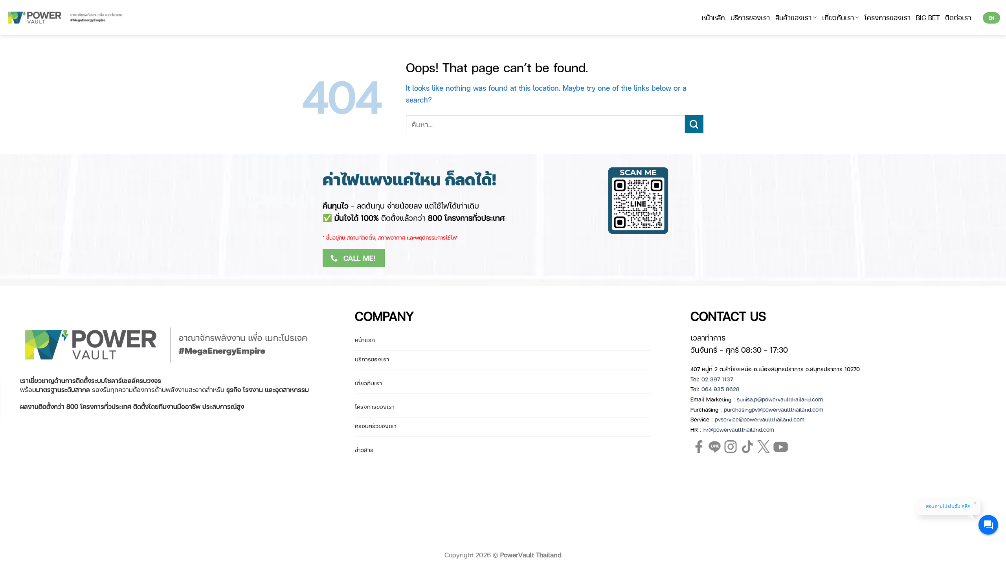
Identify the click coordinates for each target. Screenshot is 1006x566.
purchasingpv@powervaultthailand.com (773, 409)
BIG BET (928, 17)
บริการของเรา (750, 17)
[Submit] (694, 124)
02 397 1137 (717, 379)
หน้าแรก (365, 340)
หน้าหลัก (713, 17)
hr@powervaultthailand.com (738, 429)
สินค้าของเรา (793, 17)
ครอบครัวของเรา (376, 426)
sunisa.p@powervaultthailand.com (780, 399)
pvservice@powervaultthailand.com (759, 419)
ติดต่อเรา (958, 17)
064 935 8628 (720, 389)
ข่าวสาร (364, 450)
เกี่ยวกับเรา (838, 17)
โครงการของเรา (888, 17)
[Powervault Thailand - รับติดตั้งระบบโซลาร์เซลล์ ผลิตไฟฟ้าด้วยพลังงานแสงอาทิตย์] (66, 17)
